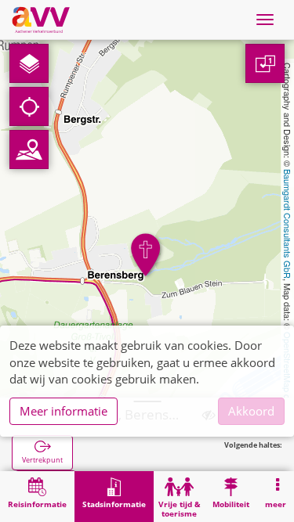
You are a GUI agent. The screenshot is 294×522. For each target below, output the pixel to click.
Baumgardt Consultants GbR (287, 224)
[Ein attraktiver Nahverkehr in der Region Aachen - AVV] (41, 19)
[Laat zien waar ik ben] (29, 106)
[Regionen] (29, 149)
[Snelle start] (29, 63)
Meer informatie (63, 411)
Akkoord (251, 411)
